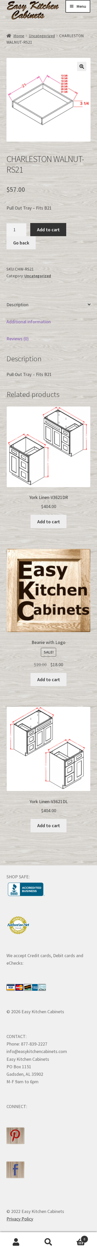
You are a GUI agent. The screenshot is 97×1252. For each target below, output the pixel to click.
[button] (81, 66)
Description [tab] (17, 305)
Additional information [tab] (28, 322)
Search (48, 1242)
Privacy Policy (19, 1219)
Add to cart (48, 230)
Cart (75, 1237)
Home (18, 35)
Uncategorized (42, 35)
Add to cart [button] (48, 522)
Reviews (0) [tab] (17, 339)
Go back (21, 243)
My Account (16, 1242)
